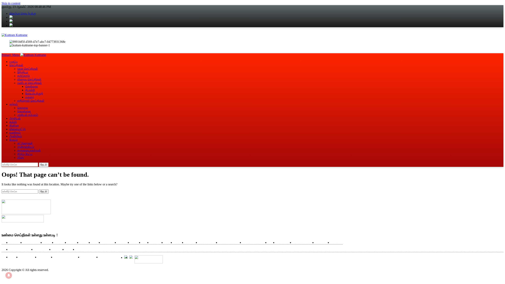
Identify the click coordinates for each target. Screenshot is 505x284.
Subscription (45, 257)
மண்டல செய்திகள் (29, 83)
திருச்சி (30, 90)
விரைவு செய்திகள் (29, 79)
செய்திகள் (16, 65)
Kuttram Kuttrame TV (66, 257)
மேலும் (13, 139)
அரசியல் (15, 118)
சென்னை (31, 86)
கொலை (22, 107)
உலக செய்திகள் (27, 68)
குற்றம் (13, 104)
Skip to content (11, 3)
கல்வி (13, 122)
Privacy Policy (89, 257)
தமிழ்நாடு (23, 76)
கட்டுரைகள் (25, 143)
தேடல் (43, 164)
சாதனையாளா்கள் (29, 150)
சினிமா (14, 125)
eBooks (13, 257)
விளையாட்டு (17, 129)
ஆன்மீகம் (15, 136)
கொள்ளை (24, 111)
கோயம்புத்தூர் (34, 93)
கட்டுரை (135, 242)
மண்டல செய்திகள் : (21, 249)
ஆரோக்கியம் (25, 147)
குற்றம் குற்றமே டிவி (230, 242)
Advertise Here (28, 257)
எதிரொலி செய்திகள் (30, 100)
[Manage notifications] (9, 275)
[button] (11, 55)
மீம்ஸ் (20, 157)
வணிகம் (15, 132)
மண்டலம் (73, 242)
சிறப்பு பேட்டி (25, 154)
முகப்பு (13, 61)
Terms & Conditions (111, 257)
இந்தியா (22, 72)
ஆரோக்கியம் (283, 242)
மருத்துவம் (157, 242)
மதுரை (29, 97)
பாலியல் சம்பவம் (27, 115)
